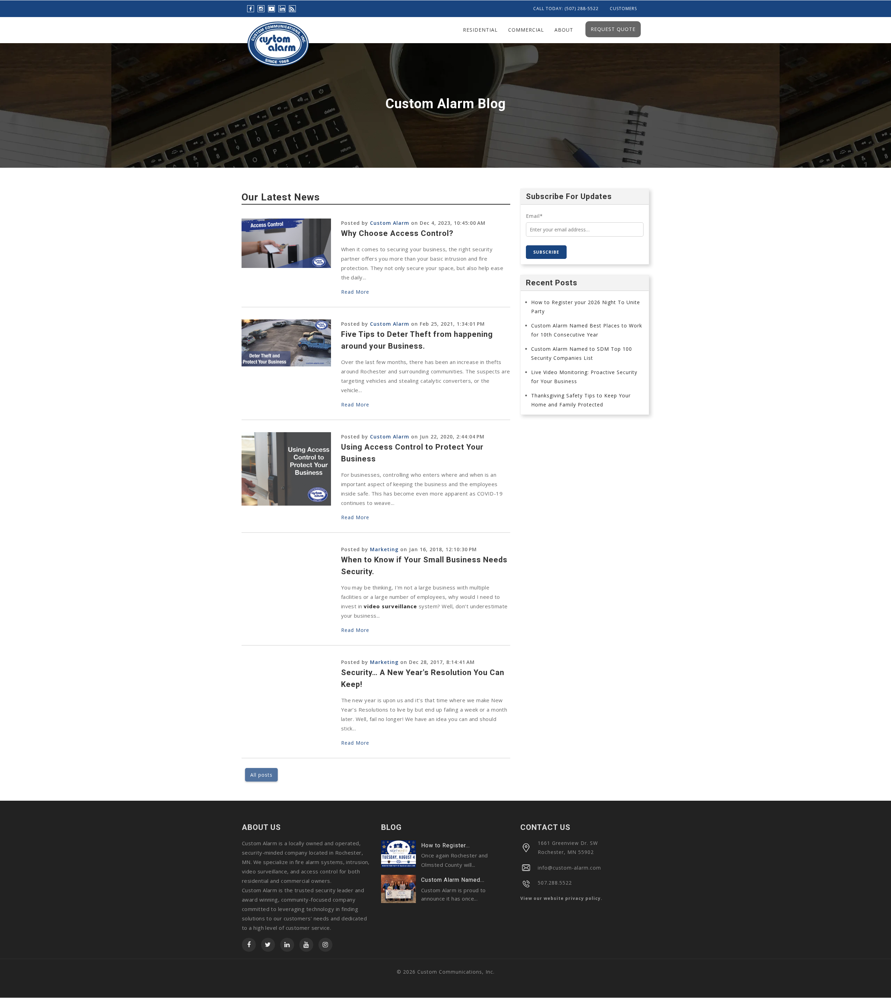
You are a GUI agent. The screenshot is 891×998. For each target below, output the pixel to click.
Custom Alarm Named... (452, 880)
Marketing (384, 549)
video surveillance (390, 606)
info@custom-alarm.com (569, 867)
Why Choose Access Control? (397, 233)
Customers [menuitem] (623, 9)
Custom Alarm (389, 223)
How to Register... (445, 845)
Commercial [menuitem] (526, 29)
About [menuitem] (563, 29)
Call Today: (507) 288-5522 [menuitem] (566, 9)
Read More (355, 291)
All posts (261, 774)
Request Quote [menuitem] (613, 29)
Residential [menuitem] (480, 29)
